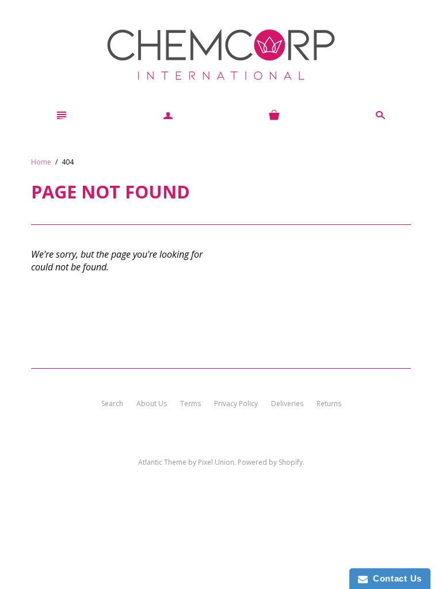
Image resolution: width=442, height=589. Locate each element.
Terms (190, 403)
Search (112, 403)
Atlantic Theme (162, 462)
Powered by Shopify (270, 462)
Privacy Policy (236, 403)
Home (41, 162)
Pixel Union (216, 462)
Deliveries (287, 403)
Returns (329, 403)
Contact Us (395, 578)
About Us (151, 403)
